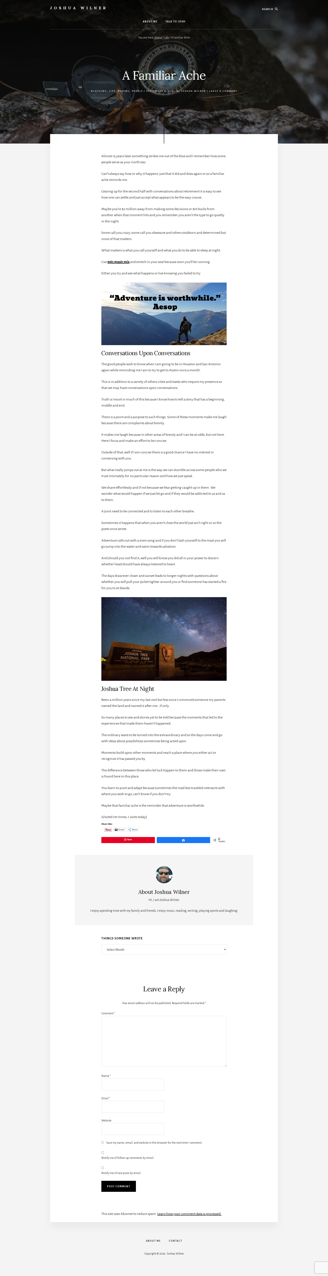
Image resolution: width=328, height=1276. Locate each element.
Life (112, 91)
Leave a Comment (223, 91)
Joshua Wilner (79, 7)
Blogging (99, 91)
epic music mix (118, 262)
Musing (123, 91)
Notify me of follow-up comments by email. (127, 1157)
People (137, 91)
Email (105, 1098)
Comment (108, 1013)
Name (106, 1075)
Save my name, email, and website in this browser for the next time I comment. (154, 1142)
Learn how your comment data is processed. (189, 1214)
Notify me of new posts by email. (121, 1173)
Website (106, 1120)
